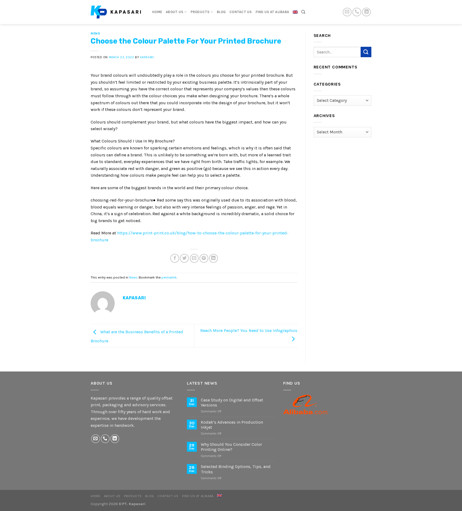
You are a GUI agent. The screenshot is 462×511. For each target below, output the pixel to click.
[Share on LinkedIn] (213, 258)
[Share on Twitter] (184, 258)
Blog (221, 12)
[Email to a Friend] (194, 258)
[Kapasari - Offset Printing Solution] (117, 12)
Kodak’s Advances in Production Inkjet (232, 425)
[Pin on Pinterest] (203, 258)
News (95, 33)
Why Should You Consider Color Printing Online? (231, 447)
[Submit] (366, 52)
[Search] (303, 12)
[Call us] (356, 12)
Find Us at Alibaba (272, 12)
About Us (174, 12)
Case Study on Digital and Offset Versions (232, 402)
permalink (169, 277)
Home (157, 12)
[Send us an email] (347, 12)
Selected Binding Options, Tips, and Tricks (236, 469)
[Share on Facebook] (174, 258)
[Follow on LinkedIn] (366, 12)
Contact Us (240, 12)
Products (200, 12)
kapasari (147, 57)
